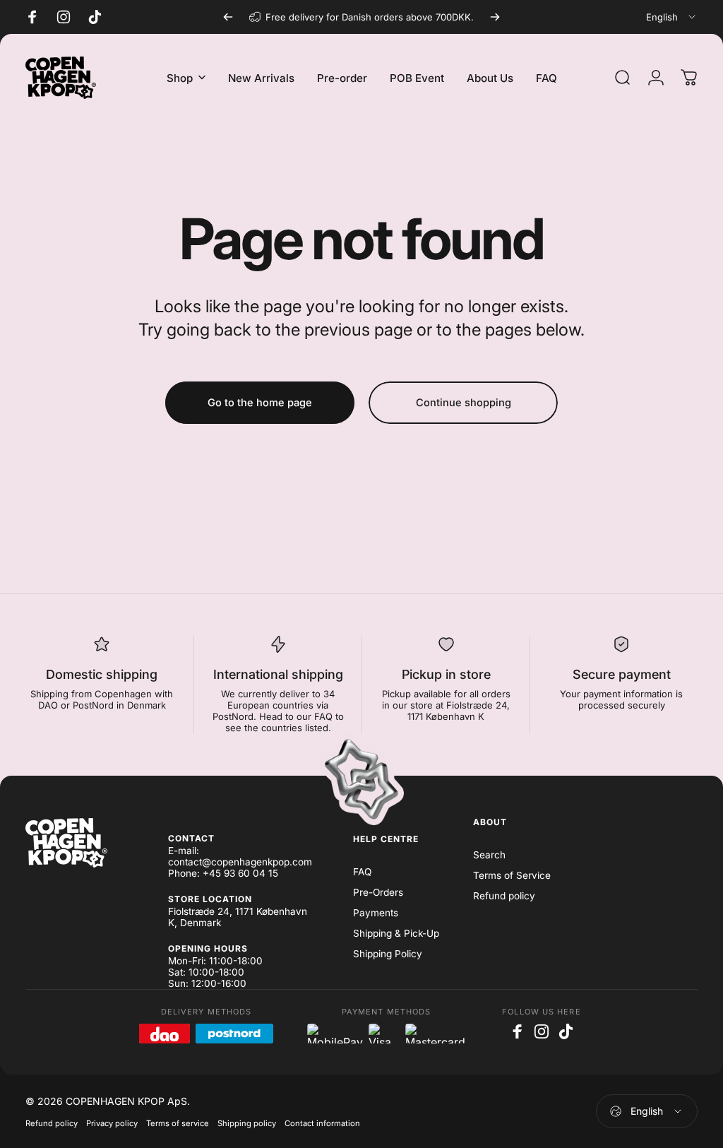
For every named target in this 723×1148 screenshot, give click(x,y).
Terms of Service (512, 875)
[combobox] (672, 17)
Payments (375, 912)
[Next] (494, 17)
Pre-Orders (378, 892)
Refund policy (504, 895)
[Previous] (228, 17)
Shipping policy (246, 1123)
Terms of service (177, 1123)
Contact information (322, 1123)
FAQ (362, 871)
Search (489, 854)
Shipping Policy (387, 953)
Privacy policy (112, 1123)
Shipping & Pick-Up (396, 933)
